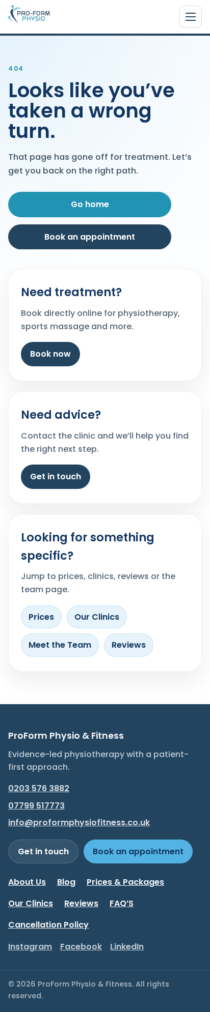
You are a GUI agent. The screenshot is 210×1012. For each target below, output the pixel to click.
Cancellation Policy (48, 925)
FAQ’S (122, 903)
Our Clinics (96, 617)
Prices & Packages (125, 882)
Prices (41, 617)
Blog (66, 882)
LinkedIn (127, 946)
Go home (90, 204)
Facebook (81, 946)
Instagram (30, 946)
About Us (27, 882)
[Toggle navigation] (190, 17)
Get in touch (55, 476)
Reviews (129, 645)
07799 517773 (36, 806)
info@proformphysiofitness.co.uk (79, 822)
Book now (50, 354)
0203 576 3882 (38, 788)
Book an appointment (89, 237)
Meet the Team (60, 645)
